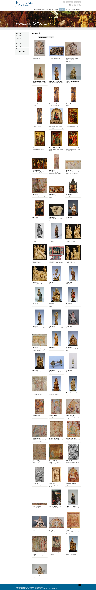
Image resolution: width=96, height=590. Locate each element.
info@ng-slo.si (54, 588)
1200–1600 (25, 28)
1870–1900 (18, 46)
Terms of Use (27, 585)
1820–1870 (18, 43)
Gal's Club (68, 9)
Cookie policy (18, 585)
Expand (80, 585)
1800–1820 (18, 41)
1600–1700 (18, 36)
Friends (73, 9)
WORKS (34, 37)
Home (17, 28)
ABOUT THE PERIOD (43, 37)
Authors (32, 585)
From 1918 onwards (20, 51)
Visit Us (56, 9)
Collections (62, 9)
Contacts (22, 585)
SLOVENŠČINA (70, 2)
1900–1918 (18, 49)
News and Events (49, 9)
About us (78, 9)
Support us (77, 2)
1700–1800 (18, 38)
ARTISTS (51, 37)
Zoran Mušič (19, 54)
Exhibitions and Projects (39, 9)
